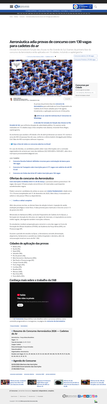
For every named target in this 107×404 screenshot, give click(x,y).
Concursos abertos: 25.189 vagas (84, 56)
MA (45, 13)
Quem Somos (14, 396)
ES (39, 13)
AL (24, 13)
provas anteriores (50, 374)
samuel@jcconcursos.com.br (20, 99)
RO (76, 13)
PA (56, 13)
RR (79, 13)
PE (64, 13)
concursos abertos (29, 374)
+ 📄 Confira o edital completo (21, 200)
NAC (18, 13)
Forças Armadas (14, 326)
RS (73, 13)
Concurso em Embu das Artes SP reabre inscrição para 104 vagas (36, 173)
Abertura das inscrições (24, 364)
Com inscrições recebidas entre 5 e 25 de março (27, 182)
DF (37, 13)
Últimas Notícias (31, 11)
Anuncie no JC (32, 396)
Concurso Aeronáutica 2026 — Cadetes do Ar (40, 56)
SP (84, 13)
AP (26, 13)
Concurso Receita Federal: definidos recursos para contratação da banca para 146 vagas (41, 162)
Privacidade (40, 396)
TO (89, 13)
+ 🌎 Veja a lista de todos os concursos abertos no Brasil (30, 144)
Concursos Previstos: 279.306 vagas (85, 59)
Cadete (18, 344)
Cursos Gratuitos (75, 11)
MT (48, 13)
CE (34, 13)
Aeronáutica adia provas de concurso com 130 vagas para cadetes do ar (42, 16)
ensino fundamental (54, 191)
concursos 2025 (40, 374)
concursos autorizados (16, 374)
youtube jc (64, 11)
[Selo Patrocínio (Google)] (83, 6)
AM (29, 13)
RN (71, 13)
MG (54, 13)
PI (66, 13)
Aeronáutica (24, 326)
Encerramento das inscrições (26, 367)
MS (51, 13)
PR (62, 13)
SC (81, 13)
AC (21, 13)
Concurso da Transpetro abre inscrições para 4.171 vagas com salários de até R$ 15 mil (42, 168)
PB (59, 13)
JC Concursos (19, 319)
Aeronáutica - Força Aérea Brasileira (23, 337)
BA (32, 13)
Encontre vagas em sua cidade (83, 90)
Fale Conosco (23, 396)
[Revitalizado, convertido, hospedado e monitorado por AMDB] (95, 401)
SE (86, 13)
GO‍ (42, 13)
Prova (18, 369)
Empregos (56, 11)
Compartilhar (68, 99)
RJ (68, 13)
